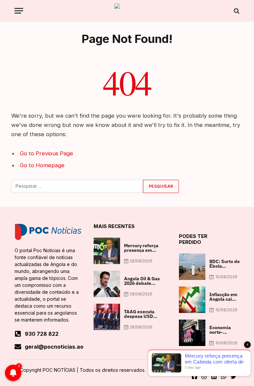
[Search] (236, 10)
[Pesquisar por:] (77, 186)
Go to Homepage (42, 165)
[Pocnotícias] (127, 10)
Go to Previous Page (46, 153)
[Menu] (19, 10)
